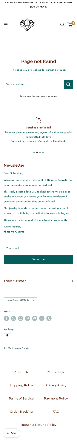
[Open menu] (5, 24)
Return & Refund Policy (38, 425)
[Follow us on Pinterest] (27, 318)
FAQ (56, 411)
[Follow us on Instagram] (20, 318)
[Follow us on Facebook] (6, 318)
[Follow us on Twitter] (13, 318)
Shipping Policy (21, 385)
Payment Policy (56, 398)
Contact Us (55, 372)
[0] (70, 25)
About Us (21, 372)
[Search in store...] (68, 84)
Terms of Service (21, 398)
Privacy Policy (55, 385)
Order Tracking (21, 411)
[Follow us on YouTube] (34, 318)
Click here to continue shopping (38, 96)
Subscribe (38, 259)
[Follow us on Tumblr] (49, 318)
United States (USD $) (17, 300)
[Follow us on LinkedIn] (41, 318)
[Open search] (62, 25)
